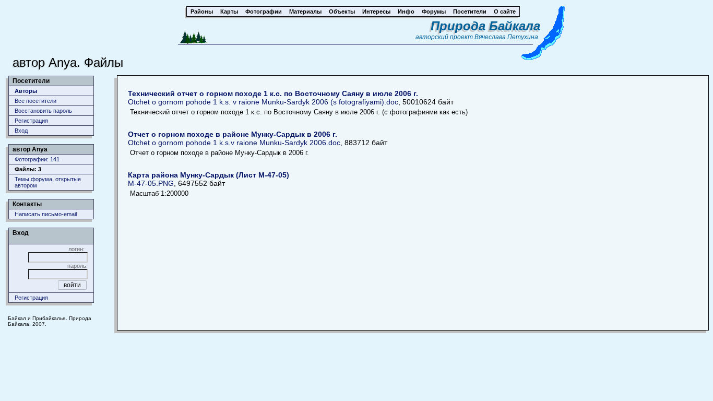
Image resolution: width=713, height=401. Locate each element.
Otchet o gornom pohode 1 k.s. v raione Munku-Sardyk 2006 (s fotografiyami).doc (273, 97)
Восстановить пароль (43, 111)
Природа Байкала (485, 26)
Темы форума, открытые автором (48, 182)
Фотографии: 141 (37, 159)
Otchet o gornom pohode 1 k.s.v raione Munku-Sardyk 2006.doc (234, 138)
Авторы (26, 91)
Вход (21, 130)
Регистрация (31, 120)
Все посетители (35, 101)
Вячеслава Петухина (506, 37)
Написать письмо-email (46, 214)
